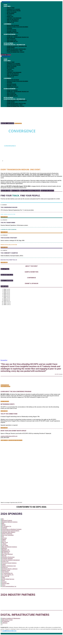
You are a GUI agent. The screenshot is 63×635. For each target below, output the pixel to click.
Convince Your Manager (14, 18)
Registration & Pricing (14, 10)
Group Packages (11, 12)
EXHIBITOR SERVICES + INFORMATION (14, 44)
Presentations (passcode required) (17, 27)
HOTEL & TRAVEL (8, 43)
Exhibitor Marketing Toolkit (15, 52)
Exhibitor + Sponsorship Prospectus (18, 37)
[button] (6, 55)
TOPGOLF (9, 15)
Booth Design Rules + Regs (15, 50)
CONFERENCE (7, 24)
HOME (5, 4)
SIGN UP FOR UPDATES (13, 19)
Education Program (13, 25)
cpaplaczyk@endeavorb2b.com (9, 436)
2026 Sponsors (11, 38)
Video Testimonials (12, 21)
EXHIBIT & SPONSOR (9, 34)
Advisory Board (11, 29)
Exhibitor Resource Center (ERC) (16, 49)
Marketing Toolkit (12, 32)
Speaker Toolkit (12, 31)
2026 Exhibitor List (12, 41)
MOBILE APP (10, 16)
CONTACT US (10, 22)
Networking (10, 13)
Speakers (9, 28)
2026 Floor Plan (11, 40)
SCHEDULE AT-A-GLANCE (13, 9)
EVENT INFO (7, 6)
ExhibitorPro (11, 47)
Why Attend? (11, 7)
